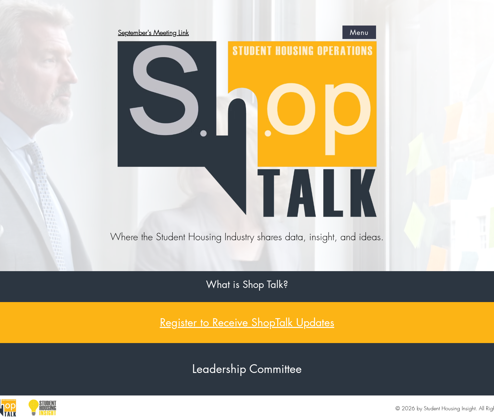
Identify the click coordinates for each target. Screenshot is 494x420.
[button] (359, 32)
